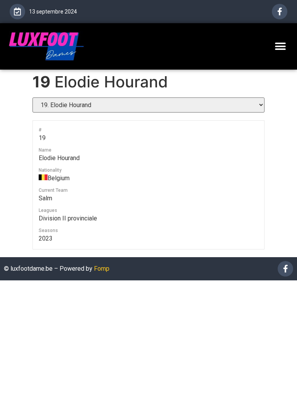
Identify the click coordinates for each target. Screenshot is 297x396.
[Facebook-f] (279, 11)
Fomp (101, 268)
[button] (280, 46)
